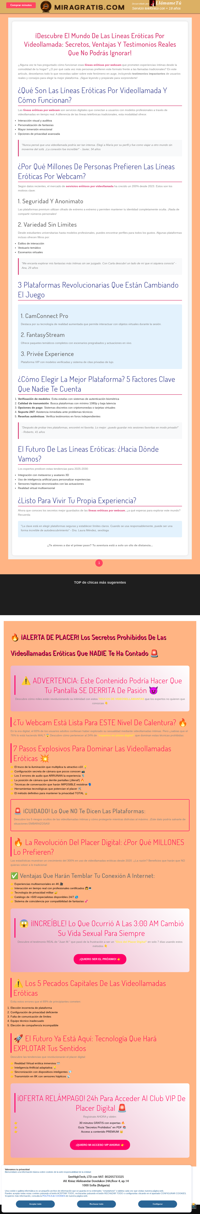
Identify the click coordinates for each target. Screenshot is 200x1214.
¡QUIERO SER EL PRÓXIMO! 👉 (100, 959)
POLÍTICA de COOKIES (53, 1196)
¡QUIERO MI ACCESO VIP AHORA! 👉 (100, 1144)
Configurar (158, 1204)
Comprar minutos (21, 5)
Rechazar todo (96, 1204)
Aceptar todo (35, 1204)
